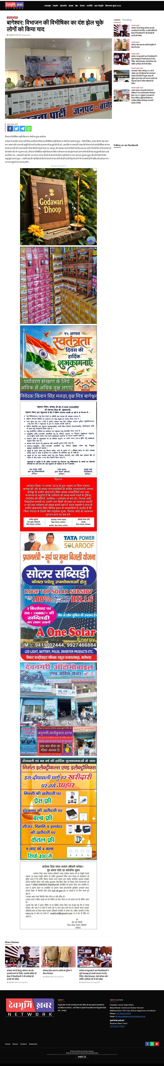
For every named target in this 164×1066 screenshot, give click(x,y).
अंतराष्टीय (63, 6)
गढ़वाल (141, 68)
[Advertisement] (136, 123)
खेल (76, 6)
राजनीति (89, 6)
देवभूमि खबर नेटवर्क (14, 35)
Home (7, 1044)
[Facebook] (10, 129)
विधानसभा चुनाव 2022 (113, 6)
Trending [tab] (126, 19)
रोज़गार (82, 6)
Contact (23, 1044)
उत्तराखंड (47, 6)
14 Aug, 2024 (25, 35)
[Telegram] (22, 129)
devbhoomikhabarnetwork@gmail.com (130, 1016)
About (15, 1044)
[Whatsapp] (29, 129)
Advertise (33, 1044)
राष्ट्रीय (55, 6)
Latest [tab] (117, 19)
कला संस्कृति (98, 6)
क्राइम (71, 6)
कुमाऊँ (15, 17)
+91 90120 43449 (123, 1013)
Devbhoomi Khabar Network (85, 1051)
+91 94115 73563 (117, 1026)
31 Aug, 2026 (23, 982)
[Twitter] (16, 129)
